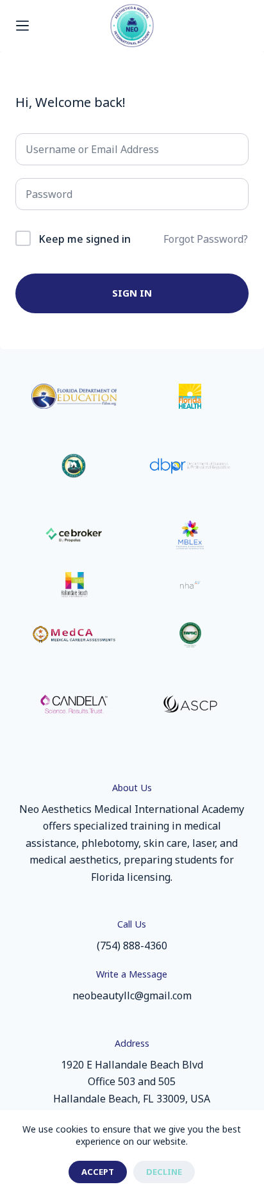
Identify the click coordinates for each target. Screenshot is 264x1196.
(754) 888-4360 (132, 945)
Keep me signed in (84, 239)
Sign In (132, 292)
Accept (97, 1171)
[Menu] (22, 25)
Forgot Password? (205, 239)
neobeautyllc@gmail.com (132, 995)
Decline (164, 1171)
